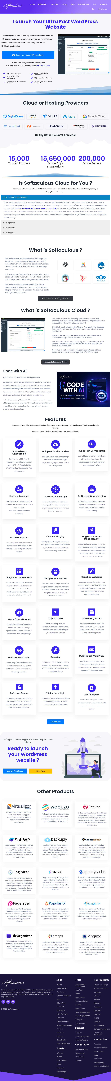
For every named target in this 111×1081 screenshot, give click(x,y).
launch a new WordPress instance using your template (35, 208)
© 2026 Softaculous (9, 1009)
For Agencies (10, 223)
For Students (10, 228)
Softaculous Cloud (43, 66)
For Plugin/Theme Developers (16, 197)
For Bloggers (9, 233)
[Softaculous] (12, 5)
